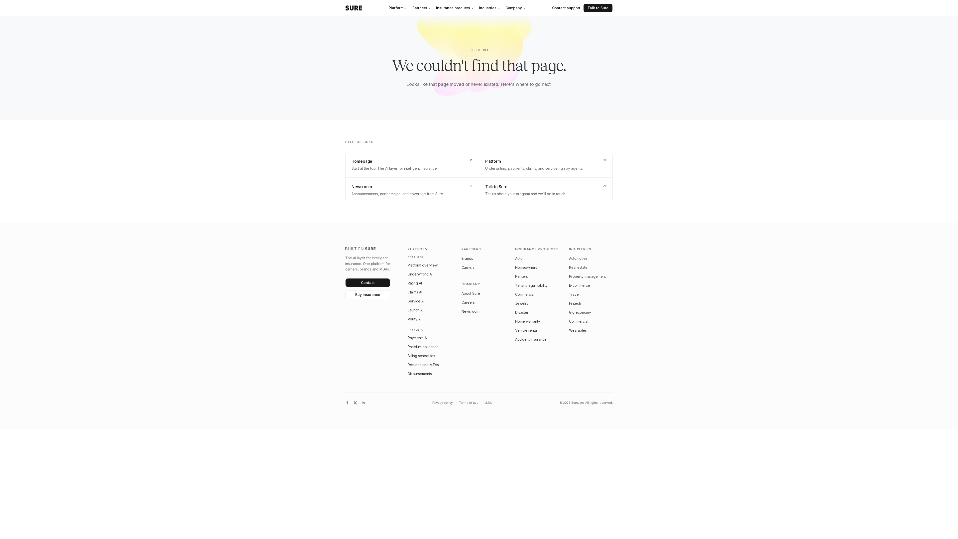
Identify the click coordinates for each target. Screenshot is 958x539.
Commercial (524, 294)
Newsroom (470, 311)
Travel (574, 294)
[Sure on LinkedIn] (363, 403)
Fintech (575, 303)
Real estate (578, 267)
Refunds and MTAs (423, 365)
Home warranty (527, 321)
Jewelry (521, 303)
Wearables (578, 330)
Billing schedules (421, 356)
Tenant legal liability (531, 285)
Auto (519, 258)
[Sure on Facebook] (347, 403)
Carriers (468, 267)
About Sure (471, 293)
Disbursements (420, 374)
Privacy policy (442, 402)
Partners (419, 8)
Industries (487, 8)
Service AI (416, 301)
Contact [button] (368, 282)
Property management (587, 276)
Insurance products (453, 8)
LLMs (488, 402)
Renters (521, 276)
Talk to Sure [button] (598, 8)
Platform (396, 8)
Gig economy (580, 312)
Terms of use (469, 402)
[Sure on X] (355, 403)
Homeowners (526, 267)
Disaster (521, 312)
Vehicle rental (526, 330)
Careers (468, 302)
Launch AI (415, 310)
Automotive (578, 258)
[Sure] (353, 7)
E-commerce (579, 285)
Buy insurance (367, 294)
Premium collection (423, 347)
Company (513, 8)
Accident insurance (531, 339)
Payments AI (418, 338)
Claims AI (415, 292)
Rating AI (415, 283)
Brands (467, 258)
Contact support (566, 8)
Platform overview (423, 265)
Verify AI (414, 319)
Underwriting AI (420, 274)
